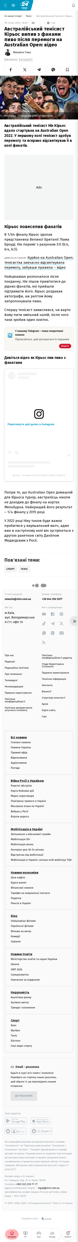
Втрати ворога (20, 816)
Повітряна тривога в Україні (28, 801)
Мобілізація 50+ (20, 839)
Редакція (10, 661)
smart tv (16, 1131)
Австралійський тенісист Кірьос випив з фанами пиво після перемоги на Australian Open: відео (54, 16)
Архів (45, 704)
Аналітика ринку (21, 997)
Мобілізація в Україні (27, 829)
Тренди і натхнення (23, 1007)
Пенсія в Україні (21, 903)
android (16, 1120)
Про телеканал (13, 674)
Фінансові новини (22, 887)
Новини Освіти (21, 954)
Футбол (15, 1030)
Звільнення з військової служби (31, 834)
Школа (15, 964)
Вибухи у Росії (19, 811)
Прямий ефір (19, 752)
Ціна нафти (18, 877)
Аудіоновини (19, 762)
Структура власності (53, 698)
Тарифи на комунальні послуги (30, 892)
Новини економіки (24, 872)
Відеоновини (19, 757)
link (44, 614)
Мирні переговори (22, 796)
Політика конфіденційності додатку (57, 656)
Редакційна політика (17, 668)
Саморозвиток (20, 974)
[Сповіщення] (73, 5)
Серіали (16, 941)
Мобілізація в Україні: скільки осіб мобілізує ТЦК (41, 860)
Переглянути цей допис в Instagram (31, 424)
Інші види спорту (21, 1045)
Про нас (9, 655)
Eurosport (26, 59)
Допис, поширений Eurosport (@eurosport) (39, 475)
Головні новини (21, 742)
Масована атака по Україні (27, 806)
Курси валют (19, 882)
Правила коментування (55, 673)
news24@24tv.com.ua (18, 599)
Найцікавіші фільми (23, 920)
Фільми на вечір (21, 931)
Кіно (14, 916)
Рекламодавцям (14, 686)
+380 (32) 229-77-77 (27, 1184)
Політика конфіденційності (15, 700)
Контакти (47, 685)
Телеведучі (11, 680)
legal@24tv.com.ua (48, 1188)
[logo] (24, 5)
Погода (15, 768)
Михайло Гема (22, 52)
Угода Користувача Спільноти (53, 665)
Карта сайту (48, 710)
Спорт (15, 1020)
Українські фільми (22, 926)
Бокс (13, 1025)
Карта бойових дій (22, 790)
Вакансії (46, 691)
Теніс (29, 16)
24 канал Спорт (13, 16)
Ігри (44, 716)
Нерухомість (20, 992)
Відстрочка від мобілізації (27, 854)
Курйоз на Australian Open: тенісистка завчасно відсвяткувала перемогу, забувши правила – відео (38, 262)
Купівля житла (20, 1002)
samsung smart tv (42, 1131)
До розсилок (24, 1096)
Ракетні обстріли (21, 785)
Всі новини (19, 737)
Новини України (21, 747)
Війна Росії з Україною (27, 780)
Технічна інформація (54, 679)
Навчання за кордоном (25, 979)
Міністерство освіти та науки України (34, 959)
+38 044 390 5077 (52, 599)
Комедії (15, 936)
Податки (16, 898)
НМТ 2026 (16, 969)
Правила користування (18, 693)
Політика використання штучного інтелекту (18, 709)
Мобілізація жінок (22, 844)
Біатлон (15, 1040)
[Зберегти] (67, 70)
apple (42, 1120)
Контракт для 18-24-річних (27, 849)
